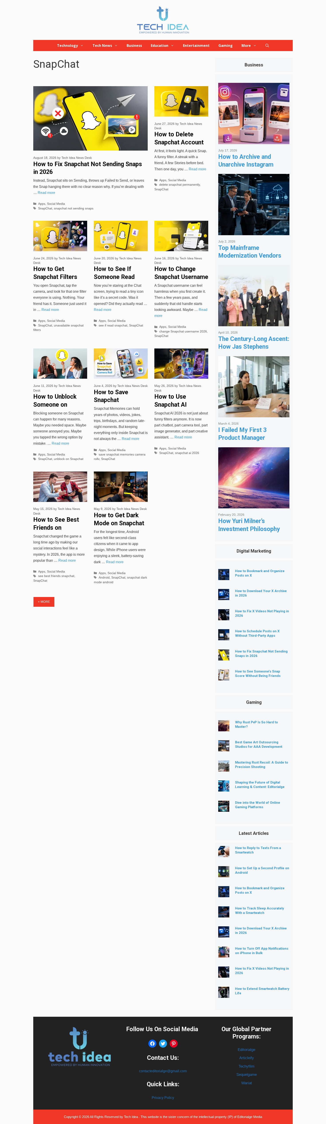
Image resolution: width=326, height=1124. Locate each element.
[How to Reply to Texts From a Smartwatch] (223, 853)
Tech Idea (131, 1117)
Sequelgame (246, 1074)
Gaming (225, 45)
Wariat (246, 1083)
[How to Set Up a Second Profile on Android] (223, 874)
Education (159, 45)
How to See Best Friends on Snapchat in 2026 (56, 527)
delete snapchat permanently (179, 184)
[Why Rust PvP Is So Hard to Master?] (223, 728)
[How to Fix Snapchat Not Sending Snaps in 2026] (223, 657)
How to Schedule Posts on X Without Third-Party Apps (257, 633)
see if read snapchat (113, 325)
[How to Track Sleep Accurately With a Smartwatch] (223, 914)
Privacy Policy (163, 1098)
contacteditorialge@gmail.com (163, 1071)
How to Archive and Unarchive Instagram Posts (245, 164)
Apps (41, 203)
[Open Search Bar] (267, 45)
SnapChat (45, 208)
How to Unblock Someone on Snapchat (55, 404)
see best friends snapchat (56, 576)
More (246, 45)
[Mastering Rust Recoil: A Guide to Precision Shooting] (223, 768)
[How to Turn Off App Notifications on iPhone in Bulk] (223, 954)
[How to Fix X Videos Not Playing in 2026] (223, 617)
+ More (44, 601)
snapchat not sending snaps (73, 208)
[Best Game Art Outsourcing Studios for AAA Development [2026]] (223, 748)
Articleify (246, 1058)
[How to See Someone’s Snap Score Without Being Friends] (223, 677)
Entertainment (196, 45)
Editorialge (246, 1050)
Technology (67, 45)
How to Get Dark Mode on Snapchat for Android (119, 523)
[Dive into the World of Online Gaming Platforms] (223, 808)
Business (134, 45)
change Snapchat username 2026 (183, 331)
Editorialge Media (249, 1117)
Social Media (56, 203)
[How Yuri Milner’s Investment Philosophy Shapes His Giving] (253, 505)
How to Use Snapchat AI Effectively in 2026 (179, 404)
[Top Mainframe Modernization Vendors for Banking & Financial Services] (253, 232)
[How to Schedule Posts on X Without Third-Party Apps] (223, 637)
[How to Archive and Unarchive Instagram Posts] (253, 141)
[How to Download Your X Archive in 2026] (223, 597)
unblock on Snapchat (68, 459)
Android (104, 577)
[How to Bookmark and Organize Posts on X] (223, 577)
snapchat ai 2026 (187, 453)
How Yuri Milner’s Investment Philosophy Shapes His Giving (249, 528)
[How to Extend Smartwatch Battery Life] (223, 994)
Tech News (102, 45)
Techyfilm (246, 1066)
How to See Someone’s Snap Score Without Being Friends (258, 673)
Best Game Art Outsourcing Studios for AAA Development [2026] (258, 746)
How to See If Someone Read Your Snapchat (114, 276)
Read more (46, 193)
